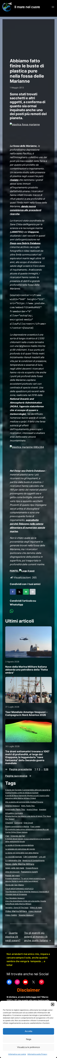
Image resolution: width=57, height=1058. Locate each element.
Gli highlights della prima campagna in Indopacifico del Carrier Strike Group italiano (27, 830)
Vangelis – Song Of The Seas (16, 907)
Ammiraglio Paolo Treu (15, 809)
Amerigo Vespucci (12, 806)
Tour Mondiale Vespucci (15, 898)
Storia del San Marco (14, 885)
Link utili (42, 857)
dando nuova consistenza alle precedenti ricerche (25, 210)
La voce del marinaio (13, 857)
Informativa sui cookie (17, 1054)
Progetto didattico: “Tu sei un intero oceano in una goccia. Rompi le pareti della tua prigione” (25, 879)
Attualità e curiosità (14, 813)
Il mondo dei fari (18, 836)
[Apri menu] (53, 7)
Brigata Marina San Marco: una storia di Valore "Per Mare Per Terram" (28, 817)
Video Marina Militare (16, 911)
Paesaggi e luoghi (29, 872)
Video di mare (36, 907)
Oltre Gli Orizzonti (12, 872)
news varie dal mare (14, 868)
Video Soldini (11, 915)
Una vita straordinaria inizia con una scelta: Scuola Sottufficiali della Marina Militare (25, 902)
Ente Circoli (28, 823)
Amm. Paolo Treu (28, 806)
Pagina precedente (18, 769)
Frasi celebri (35, 826)
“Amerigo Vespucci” (26, 915)
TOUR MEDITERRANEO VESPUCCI (19, 889)
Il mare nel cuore (27, 7)
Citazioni (9, 823)
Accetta (28, 1031)
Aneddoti (42, 809)
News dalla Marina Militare (19, 864)
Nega (28, 1039)
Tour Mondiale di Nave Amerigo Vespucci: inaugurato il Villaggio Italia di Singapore (27, 892)
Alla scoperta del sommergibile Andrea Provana (24, 802)
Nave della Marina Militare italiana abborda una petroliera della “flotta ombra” (26, 669)
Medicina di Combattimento (34, 860)
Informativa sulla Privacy (37, 1054)
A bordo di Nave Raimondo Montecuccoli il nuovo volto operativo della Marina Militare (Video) (27, 796)
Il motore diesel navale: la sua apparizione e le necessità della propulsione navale (27, 840)
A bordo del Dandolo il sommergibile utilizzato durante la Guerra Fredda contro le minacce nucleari (27, 791)
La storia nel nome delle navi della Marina (21, 853)
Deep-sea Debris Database (25, 243)
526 (46, 769)
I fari (7, 836)
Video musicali (34, 911)
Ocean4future (32, 868)
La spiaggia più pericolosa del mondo (20, 849)
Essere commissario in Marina (17, 826)
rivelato (14, 179)
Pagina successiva (18, 775)
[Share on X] (19, 592)
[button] (52, 1004)
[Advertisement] (28, 37)
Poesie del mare (12, 875)
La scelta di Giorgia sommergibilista (19, 845)
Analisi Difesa (32, 809)
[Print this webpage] (33, 592)
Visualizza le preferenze (28, 1047)
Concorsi (18, 823)
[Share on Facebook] (13, 592)
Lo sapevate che (13, 860)
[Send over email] (26, 592)
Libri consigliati (30, 856)
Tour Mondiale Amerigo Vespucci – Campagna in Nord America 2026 (26, 713)
